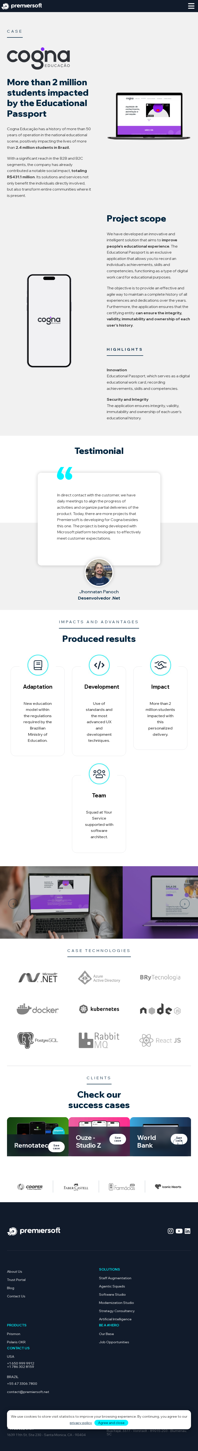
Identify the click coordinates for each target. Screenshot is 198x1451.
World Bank (146, 1141)
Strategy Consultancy (117, 1311)
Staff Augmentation (115, 1278)
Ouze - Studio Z (88, 1141)
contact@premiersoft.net (28, 1392)
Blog (10, 1288)
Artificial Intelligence (115, 1319)
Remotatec (31, 1145)
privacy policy (81, 1423)
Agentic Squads (112, 1286)
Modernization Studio (116, 1303)
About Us (14, 1271)
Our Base (106, 1334)
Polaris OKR (16, 1342)
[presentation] (13, 903)
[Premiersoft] (21, 5)
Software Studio (112, 1294)
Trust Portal (16, 1280)
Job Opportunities (114, 1342)
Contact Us (16, 1296)
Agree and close (111, 1423)
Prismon (13, 1334)
